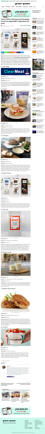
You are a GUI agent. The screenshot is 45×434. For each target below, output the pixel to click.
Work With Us (37, 420)
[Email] (9, 52)
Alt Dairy (25, 25)
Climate (2, 6)
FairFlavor (2, 165)
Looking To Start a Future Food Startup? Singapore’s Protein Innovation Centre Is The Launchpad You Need (37, 85)
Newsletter (26, 421)
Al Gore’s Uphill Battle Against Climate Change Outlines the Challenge (40, 132)
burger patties (6, 324)
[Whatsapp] (5, 52)
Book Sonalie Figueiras (38, 423)
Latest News (27, 420)
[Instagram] (15, 52)
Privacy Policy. (28, 432)
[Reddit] (12, 52)
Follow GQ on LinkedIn (28, 422)
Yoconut (2, 352)
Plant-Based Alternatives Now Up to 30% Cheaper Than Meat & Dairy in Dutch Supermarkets (38, 39)
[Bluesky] (22, 52)
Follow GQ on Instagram (28, 423)
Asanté (2, 128)
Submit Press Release (38, 421)
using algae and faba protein (25, 282)
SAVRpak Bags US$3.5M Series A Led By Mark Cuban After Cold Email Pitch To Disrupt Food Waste (7, 384)
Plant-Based (8, 6)
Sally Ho (8, 366)
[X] (18, 52)
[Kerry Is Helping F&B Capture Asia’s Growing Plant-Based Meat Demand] (34, 104)
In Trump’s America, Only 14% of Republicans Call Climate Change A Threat (37, 115)
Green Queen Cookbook (28, 428)
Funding (30, 6)
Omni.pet (2, 244)
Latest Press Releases (38, 422)
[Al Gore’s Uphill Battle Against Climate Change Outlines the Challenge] (34, 131)
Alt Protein (21, 25)
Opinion (12, 6)
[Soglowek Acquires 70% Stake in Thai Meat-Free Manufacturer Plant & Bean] (6, 394)
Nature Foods (3, 203)
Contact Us (36, 427)
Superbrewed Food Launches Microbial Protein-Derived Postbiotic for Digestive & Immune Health (38, 46)
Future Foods (28, 25)
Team (36, 426)
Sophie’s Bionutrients (4, 319)
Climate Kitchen (37, 428)
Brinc (2, 55)
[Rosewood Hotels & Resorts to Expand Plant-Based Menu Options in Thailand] (34, 27)
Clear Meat (3, 82)
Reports (26, 426)
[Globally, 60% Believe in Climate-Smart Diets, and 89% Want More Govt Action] (34, 120)
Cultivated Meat (19, 6)
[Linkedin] (2, 52)
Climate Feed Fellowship (28, 427)
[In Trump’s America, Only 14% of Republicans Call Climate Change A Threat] (34, 114)
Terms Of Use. (32, 432)
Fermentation (25, 6)
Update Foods (3, 282)
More (34, 6)
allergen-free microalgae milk (24, 323)
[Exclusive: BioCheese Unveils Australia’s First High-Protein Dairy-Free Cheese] (34, 51)
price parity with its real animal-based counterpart (20, 84)
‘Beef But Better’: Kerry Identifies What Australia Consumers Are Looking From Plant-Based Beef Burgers (37, 99)
